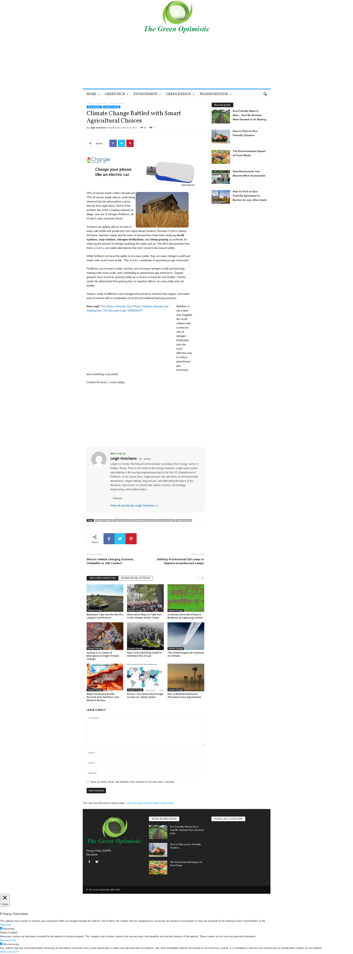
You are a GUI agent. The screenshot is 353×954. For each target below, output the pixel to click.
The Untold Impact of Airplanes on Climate (185, 654)
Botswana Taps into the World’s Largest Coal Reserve (105, 616)
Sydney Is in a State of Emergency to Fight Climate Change (103, 656)
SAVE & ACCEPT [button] (9, 951)
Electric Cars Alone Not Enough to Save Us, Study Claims (145, 695)
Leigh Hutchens (98, 127)
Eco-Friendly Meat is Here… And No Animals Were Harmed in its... (187, 830)
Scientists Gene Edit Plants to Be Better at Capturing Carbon (185, 616)
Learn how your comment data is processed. (149, 803)
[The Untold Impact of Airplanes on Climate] (185, 636)
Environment (145, 94)
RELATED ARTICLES (102, 578)
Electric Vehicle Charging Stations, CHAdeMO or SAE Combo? (110, 561)
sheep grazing (183, 520)
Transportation (214, 94)
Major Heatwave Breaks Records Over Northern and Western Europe (103, 697)
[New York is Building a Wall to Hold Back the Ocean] (145, 636)
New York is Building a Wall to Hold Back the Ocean (144, 654)
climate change (103, 520)
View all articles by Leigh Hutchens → (134, 505)
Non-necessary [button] (8, 940)
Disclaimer (92, 854)
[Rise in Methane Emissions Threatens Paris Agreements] (185, 677)
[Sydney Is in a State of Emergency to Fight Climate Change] (105, 636)
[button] (265, 94)
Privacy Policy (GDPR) (98, 850)
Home (91, 94)
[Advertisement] (176, 61)
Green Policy (219, 864)
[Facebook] (90, 862)
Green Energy (178, 94)
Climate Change (111, 107)
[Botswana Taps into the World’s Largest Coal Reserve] (105, 598)
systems (99, 247)
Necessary (9, 928)
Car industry (219, 857)
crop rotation (121, 520)
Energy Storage (221, 844)
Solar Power (218, 831)
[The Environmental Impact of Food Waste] (158, 867)
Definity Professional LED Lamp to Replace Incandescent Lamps (180, 561)
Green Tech (115, 94)
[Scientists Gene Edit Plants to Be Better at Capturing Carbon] (185, 598)
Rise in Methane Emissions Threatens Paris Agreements (184, 695)
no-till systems (166, 520)
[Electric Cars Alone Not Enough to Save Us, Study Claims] (145, 677)
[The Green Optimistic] (176, 16)
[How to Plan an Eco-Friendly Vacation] (158, 850)
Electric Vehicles (221, 824)
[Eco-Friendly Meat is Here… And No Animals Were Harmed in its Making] (158, 832)
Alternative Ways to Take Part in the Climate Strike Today (144, 616)
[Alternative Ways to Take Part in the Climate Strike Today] (145, 598)
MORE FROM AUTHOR (135, 578)
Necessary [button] (5, 924)
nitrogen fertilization (143, 520)
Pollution (217, 851)
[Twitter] (97, 862)
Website (117, 498)
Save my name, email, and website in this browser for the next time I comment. (132, 781)
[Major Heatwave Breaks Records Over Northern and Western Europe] (105, 677)
